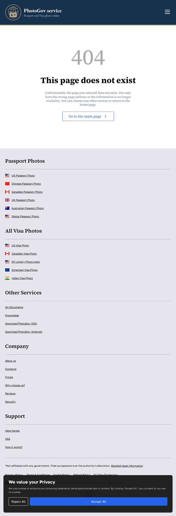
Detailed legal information (127, 465)
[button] (167, 11)
